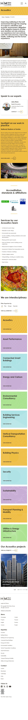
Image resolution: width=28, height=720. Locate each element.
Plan (5, 306)
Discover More (5, 158)
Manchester (3, 671)
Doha (2, 676)
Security (2, 653)
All (2, 306)
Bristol (2, 679)
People (16, 625)
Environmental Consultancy (6, 645)
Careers (2, 625)
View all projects (6, 550)
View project (6, 584)
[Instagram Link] (7, 686)
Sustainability (3, 655)
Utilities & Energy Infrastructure (7, 661)
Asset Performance (5, 650)
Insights (2, 622)
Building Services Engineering (7, 637)
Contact (14, 111)
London (2, 668)
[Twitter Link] (4, 686)
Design (10, 306)
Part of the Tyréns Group (6, 696)
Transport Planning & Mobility (7, 658)
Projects (2, 620)
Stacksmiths (8, 610)
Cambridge (3, 673)
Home (3, 17)
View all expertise (6, 311)
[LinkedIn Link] (1, 686)
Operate (15, 306)
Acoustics (3, 632)
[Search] (25, 3)
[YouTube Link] (10, 686)
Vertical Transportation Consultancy (8, 648)
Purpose (16, 620)
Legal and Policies (5, 603)
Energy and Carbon (5, 643)
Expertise (7, 17)
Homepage (3, 617)
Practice (16, 622)
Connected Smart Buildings (7, 640)
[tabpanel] (14, 570)
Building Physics (4, 635)
